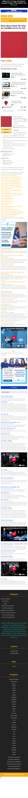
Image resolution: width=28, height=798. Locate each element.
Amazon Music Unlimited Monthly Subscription (12, 213)
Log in (14, 666)
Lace (14, 736)
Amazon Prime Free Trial (7, 200)
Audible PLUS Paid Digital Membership (10, 180)
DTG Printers (5, 601)
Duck (14, 711)
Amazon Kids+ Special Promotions (9, 209)
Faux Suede (14, 718)
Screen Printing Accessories (8, 612)
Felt (14, 720)
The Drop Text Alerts (6, 192)
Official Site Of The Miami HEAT (7, 477)
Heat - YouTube (4, 469)
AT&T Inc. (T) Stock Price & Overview (8, 322)
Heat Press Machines (7, 608)
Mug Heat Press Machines (7, 610)
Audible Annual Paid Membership (9, 175)
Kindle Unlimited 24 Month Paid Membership (11, 179)
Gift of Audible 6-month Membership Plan (11, 183)
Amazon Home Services (6, 203)
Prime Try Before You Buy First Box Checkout (11, 211)
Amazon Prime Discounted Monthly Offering (11, 206)
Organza (14, 747)
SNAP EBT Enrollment (6, 188)
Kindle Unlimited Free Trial (7, 201)
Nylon (14, 745)
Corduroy (14, 706)
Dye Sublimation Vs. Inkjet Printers (7, 263)
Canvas (14, 695)
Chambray (14, 699)
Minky (14, 740)
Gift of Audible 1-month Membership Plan (11, 185)
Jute (14, 731)
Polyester (14, 750)
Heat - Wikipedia (4, 401)
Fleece (14, 724)
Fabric (5, 603)
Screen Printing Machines (8, 617)
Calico (14, 692)
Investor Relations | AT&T (6, 304)
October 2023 (14, 651)
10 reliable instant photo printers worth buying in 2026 (11, 248)
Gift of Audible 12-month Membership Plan (11, 177)
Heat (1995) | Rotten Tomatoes (7, 396)
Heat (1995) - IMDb (4, 414)
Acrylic (14, 685)
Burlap (14, 690)
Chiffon (14, 704)
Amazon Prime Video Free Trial (8, 216)
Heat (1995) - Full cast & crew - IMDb (8, 428)
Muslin (14, 743)
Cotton (14, 708)
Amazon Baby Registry (6, 196)
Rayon (14, 754)
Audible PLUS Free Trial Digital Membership (11, 190)
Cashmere (14, 697)
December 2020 (14, 653)
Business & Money (5, 598)
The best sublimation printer (6, 291)
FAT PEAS (3, 16)
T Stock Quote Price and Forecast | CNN (8, 298)
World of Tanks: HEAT (5, 433)
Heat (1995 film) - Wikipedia (6, 440)
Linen (14, 738)
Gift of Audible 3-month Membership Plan (11, 182)
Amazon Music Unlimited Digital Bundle (10, 214)
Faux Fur (14, 713)
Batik (14, 688)
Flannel (10, 16)
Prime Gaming (4, 204)
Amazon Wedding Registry (7, 198)
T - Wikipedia (3, 311)
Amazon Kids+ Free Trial (7, 208)
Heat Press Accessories (7, 605)
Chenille (14, 701)
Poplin (14, 752)
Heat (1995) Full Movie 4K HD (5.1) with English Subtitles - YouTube (14, 543)
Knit (14, 734)
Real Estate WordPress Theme (10, 774)
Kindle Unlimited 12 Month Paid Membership (11, 187)
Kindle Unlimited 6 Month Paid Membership (11, 193)
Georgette (14, 727)
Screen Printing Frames (8, 615)
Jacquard (14, 729)
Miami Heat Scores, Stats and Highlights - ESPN (10, 422)
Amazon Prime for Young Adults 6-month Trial (12, 195)
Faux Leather (14, 715)
